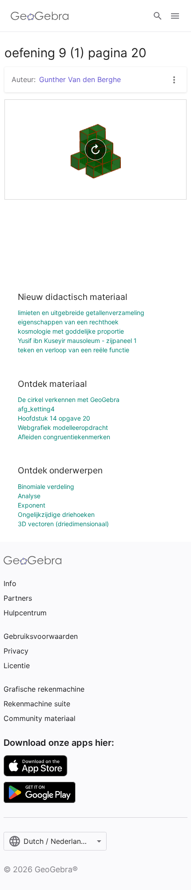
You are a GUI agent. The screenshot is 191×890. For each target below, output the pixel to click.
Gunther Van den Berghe (80, 79)
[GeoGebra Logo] (40, 16)
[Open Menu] (175, 16)
